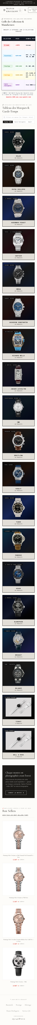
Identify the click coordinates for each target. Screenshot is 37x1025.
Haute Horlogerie (19, 122)
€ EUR (20, 10)
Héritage (28, 1005)
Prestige (19, 1005)
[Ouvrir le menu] (4, 10)
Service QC (26, 1011)
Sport (30, 122)
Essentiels (9, 1005)
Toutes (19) (8, 122)
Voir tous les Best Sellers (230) (15, 815)
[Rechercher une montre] (25, 10)
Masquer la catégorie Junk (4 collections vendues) (19, 30)
